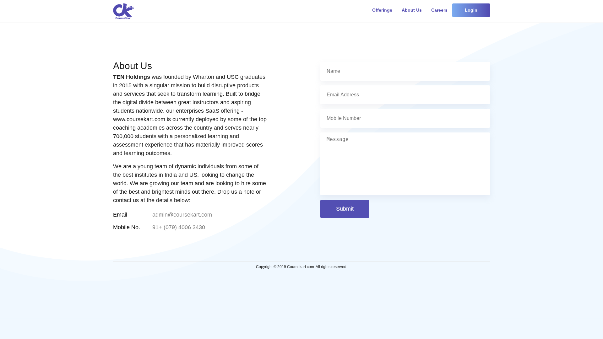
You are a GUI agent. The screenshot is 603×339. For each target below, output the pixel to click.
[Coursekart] (123, 11)
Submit (345, 209)
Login (471, 10)
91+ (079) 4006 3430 (178, 227)
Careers (439, 10)
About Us (412, 10)
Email (120, 215)
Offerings (382, 10)
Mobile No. (126, 227)
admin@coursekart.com (182, 215)
